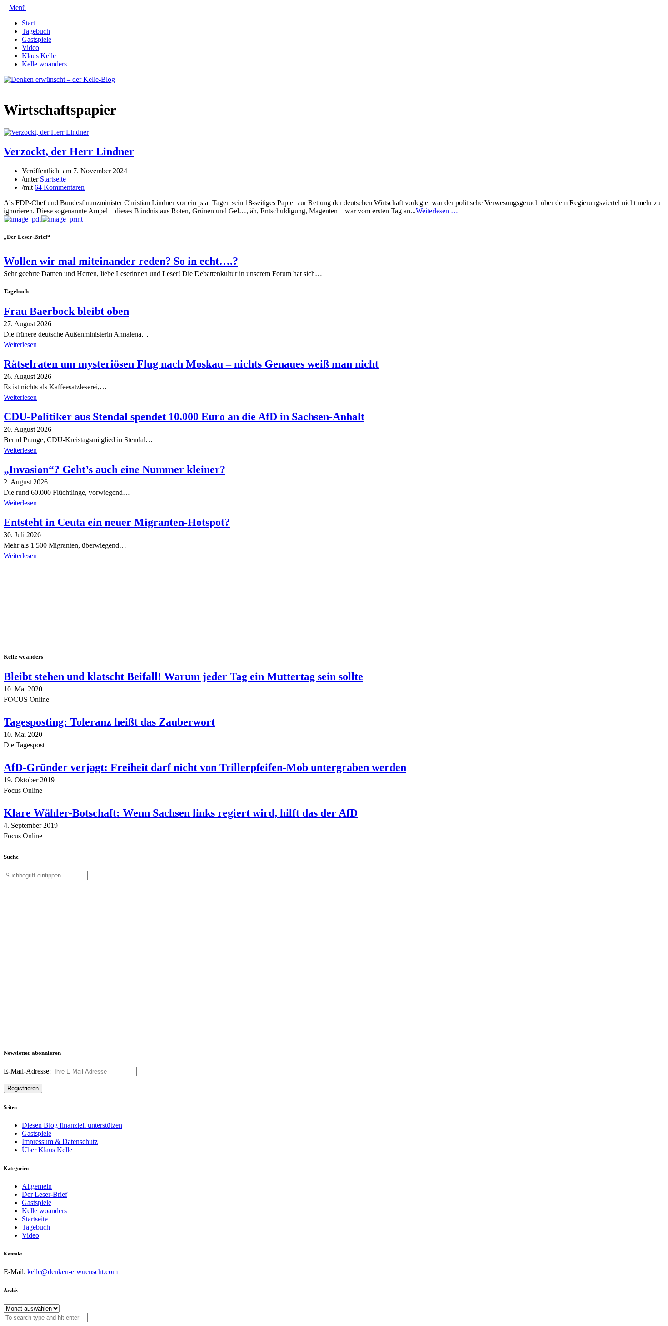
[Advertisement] (63, 607)
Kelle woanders (44, 64)
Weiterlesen (20, 344)
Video (30, 47)
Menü (17, 7)
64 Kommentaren (60, 187)
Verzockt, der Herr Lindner (69, 151)
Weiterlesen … (437, 211)
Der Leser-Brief (44, 1194)
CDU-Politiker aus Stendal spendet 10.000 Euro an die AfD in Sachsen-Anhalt (184, 417)
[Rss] (28, 87)
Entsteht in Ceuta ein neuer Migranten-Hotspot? (117, 522)
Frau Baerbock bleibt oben (66, 311)
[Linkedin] (21, 87)
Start (28, 23)
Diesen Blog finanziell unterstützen (72, 1125)
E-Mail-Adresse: (28, 1071)
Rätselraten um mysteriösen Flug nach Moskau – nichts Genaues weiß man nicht (191, 364)
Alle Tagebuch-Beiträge (38, 568)
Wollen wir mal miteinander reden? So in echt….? (121, 261)
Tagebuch (36, 31)
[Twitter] (6, 87)
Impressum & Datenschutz (60, 1141)
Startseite (53, 179)
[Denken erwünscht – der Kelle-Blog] (59, 79)
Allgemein (37, 1186)
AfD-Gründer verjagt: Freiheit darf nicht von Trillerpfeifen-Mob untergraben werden (205, 767)
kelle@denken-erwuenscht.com (72, 1272)
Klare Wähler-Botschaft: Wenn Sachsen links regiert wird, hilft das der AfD (181, 813)
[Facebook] (13, 87)
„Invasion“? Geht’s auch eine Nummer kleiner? (114, 469)
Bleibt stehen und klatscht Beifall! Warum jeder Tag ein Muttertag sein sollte (183, 676)
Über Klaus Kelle (47, 1150)
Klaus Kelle (39, 56)
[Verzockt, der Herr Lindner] (46, 132)
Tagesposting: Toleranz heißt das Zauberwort (109, 722)
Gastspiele (36, 39)
